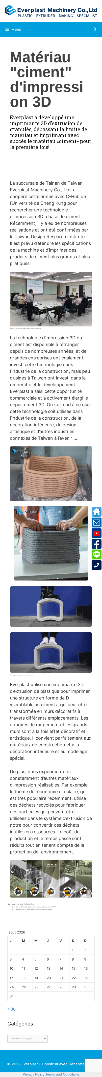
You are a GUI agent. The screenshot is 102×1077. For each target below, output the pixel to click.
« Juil (12, 1009)
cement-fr (15, 904)
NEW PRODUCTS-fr (27, 904)
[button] (15, 544)
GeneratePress (81, 1064)
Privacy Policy (33, 1074)
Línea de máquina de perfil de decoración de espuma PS (32, 909)
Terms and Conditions (62, 1074)
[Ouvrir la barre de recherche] (94, 29)
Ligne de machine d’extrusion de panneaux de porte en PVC (33, 907)
